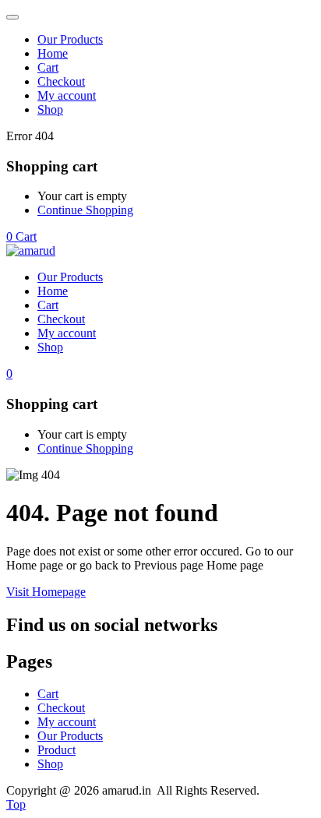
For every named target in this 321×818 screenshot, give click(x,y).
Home (52, 53)
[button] (21, 236)
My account (66, 95)
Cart (47, 67)
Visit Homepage (46, 591)
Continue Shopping (85, 210)
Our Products (70, 39)
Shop (50, 109)
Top (16, 804)
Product (56, 749)
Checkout (61, 81)
